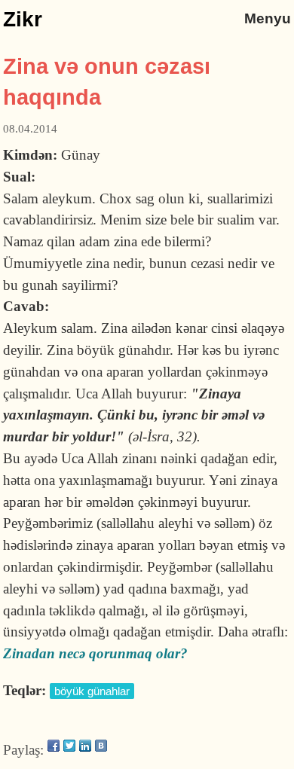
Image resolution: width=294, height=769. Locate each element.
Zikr (22, 19)
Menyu (267, 18)
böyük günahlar (92, 691)
